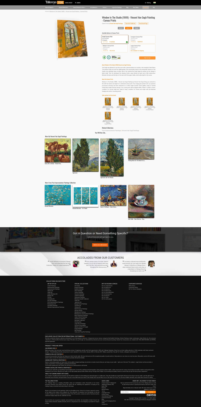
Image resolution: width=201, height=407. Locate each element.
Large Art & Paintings (80, 323)
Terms (103, 391)
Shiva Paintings (78, 290)
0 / (147, 3)
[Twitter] (148, 395)
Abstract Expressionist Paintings (56, 307)
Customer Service (106, 397)
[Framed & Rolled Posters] (62, 354)
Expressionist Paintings (53, 287)
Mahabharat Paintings (80, 312)
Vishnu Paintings (79, 292)
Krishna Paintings (79, 287)
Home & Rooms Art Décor (79, 7)
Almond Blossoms (49, 206)
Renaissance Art (52, 304)
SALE (154, 7)
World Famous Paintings (81, 309)
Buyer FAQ (104, 386)
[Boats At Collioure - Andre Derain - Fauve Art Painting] (113, 195)
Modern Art (50, 295)
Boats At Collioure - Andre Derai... (108, 207)
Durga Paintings (79, 328)
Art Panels (77, 285)
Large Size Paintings (117, 7)
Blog (127, 7)
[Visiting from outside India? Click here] (83, 336)
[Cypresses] (86, 155)
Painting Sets (78, 322)
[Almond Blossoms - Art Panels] (86, 196)
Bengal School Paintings (81, 304)
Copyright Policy (106, 392)
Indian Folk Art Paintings (81, 317)
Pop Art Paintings (52, 300)
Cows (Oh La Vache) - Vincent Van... (53, 163)
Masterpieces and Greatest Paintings (84, 313)
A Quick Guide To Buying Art (109, 383)
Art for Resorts (106, 295)
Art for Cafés (105, 297)
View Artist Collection (130, 23)
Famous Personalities (80, 325)
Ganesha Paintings (79, 294)
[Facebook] (150, 395)
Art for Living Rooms (107, 285)
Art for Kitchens (106, 289)
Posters (104, 7)
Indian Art (50, 292)
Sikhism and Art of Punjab (81, 327)
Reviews (104, 387)
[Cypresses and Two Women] (113, 157)
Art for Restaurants (107, 294)
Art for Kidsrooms (106, 290)
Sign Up (70, 3)
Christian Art (78, 305)
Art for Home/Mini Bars (108, 292)
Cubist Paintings (52, 285)
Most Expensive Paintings (81, 315)
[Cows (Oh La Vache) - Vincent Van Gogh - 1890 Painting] (58, 150)
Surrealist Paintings (52, 305)
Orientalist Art (51, 299)
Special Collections (63, 7)
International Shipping (107, 396)
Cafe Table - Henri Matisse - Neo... (136, 219)
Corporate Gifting (133, 287)
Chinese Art (78, 307)
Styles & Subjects (49, 7)
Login (66, 3)
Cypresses (75, 173)
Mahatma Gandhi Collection (82, 299)
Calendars (145, 7)
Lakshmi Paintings (79, 295)
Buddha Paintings (79, 289)
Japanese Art (78, 302)
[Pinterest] (155, 395)
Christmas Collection (80, 318)
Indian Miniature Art (52, 294)
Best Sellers (136, 7)
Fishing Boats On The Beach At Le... (136, 160)
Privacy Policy (105, 394)
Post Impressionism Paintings (111, 130)
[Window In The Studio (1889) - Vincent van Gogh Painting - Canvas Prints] (72, 37)
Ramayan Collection (80, 320)
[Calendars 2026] (56, 348)
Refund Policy (105, 389)
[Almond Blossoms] (58, 195)
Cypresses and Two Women (106, 177)
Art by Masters (93, 7)
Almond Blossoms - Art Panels (80, 208)
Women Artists (78, 310)
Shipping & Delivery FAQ (108, 384)
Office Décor (132, 285)
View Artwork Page (143, 23)
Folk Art (50, 297)
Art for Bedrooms (106, 287)
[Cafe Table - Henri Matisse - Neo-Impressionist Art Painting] (141, 201)
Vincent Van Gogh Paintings (130, 130)
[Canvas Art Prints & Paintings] (65, 360)
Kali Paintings (78, 330)
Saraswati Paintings (80, 297)
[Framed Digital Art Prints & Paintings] (70, 367)
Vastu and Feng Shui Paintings (82, 332)
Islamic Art (50, 290)
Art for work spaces (107, 299)
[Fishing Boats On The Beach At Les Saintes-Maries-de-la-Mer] (141, 149)
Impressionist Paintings (54, 289)
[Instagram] (152, 395)
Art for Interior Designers (135, 289)
